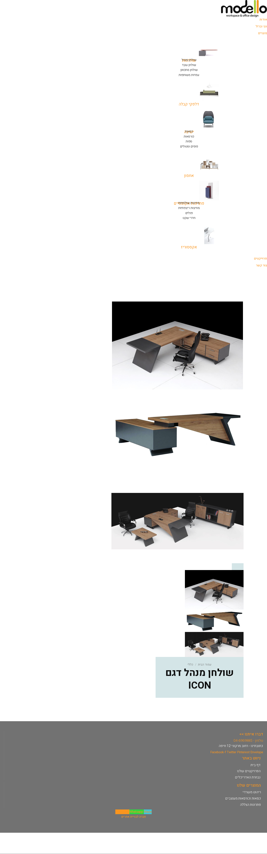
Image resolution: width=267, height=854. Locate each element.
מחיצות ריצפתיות (189, 208)
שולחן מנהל (189, 60)
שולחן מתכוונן (189, 70)
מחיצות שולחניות (189, 203)
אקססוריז (189, 247)
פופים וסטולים (189, 146)
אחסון (189, 175)
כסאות (189, 131)
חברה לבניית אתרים (133, 817)
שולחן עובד (189, 65)
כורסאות (189, 136)
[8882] (177, 433)
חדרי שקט (189, 218)
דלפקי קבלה (189, 104)
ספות (189, 141)
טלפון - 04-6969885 (248, 740)
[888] (177, 521)
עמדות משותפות (189, 75)
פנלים (189, 213)
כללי (190, 664)
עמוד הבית (204, 664)
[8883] (177, 345)
